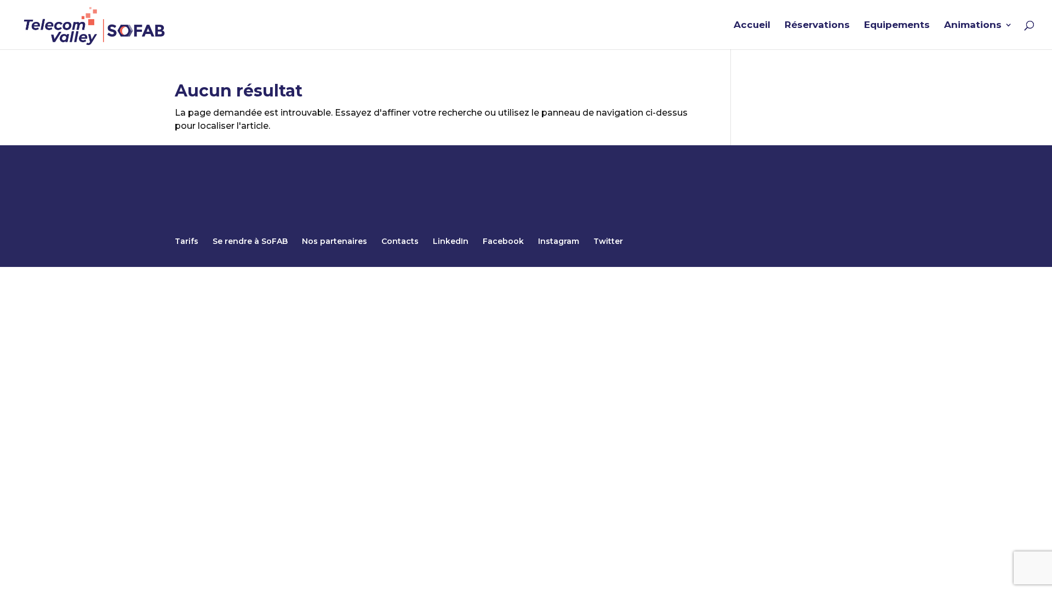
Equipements (897, 25)
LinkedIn (450, 241)
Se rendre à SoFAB (250, 241)
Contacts (400, 241)
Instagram (558, 241)
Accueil (752, 25)
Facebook (503, 241)
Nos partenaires (334, 241)
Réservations (817, 25)
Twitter (608, 241)
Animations (973, 25)
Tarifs (186, 241)
